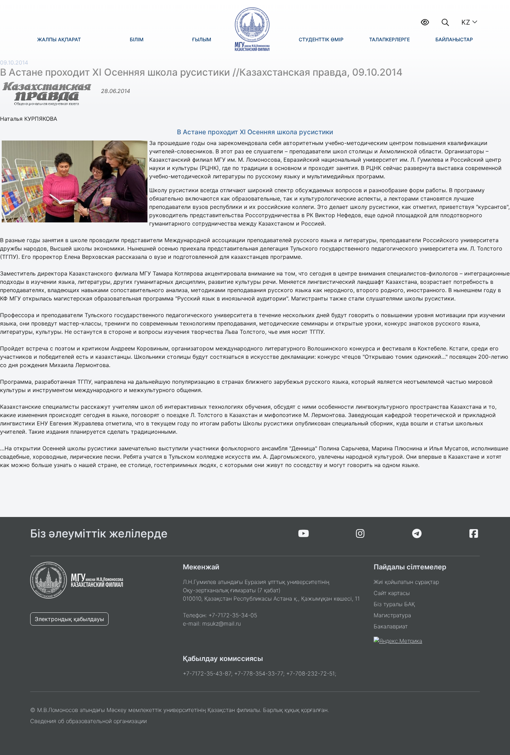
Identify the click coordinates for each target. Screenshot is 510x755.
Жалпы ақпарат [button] (59, 39)
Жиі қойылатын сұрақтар (406, 581)
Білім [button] (137, 39)
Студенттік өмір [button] (321, 39)
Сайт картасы (392, 592)
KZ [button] (465, 22)
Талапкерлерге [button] (389, 39)
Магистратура (392, 615)
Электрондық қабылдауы (69, 619)
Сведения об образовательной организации (88, 721)
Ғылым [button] (201, 39)
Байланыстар (454, 39)
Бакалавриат (391, 626)
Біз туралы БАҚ (394, 604)
